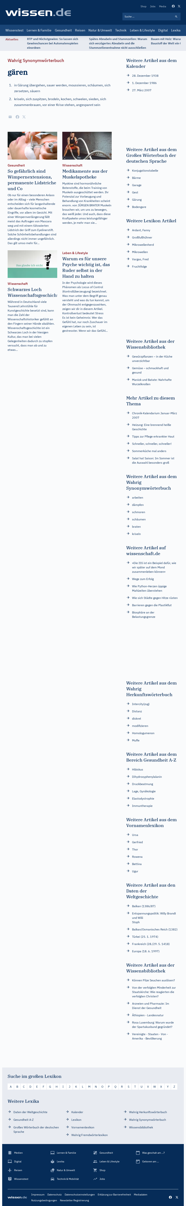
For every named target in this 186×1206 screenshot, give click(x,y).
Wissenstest (14, 30)
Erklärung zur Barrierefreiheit (114, 1194)
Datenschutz (54, 1194)
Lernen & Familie (39, 30)
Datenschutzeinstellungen (80, 1194)
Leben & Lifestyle (142, 30)
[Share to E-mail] (10, 117)
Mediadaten (140, 1194)
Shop (143, 6)
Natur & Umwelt (100, 30)
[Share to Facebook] (17, 117)
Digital (163, 30)
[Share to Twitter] (24, 117)
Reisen (80, 30)
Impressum (38, 1194)
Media (162, 6)
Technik (120, 30)
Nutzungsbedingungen (44, 1200)
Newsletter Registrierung (74, 1200)
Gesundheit (63, 30)
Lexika (176, 30)
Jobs (152, 6)
